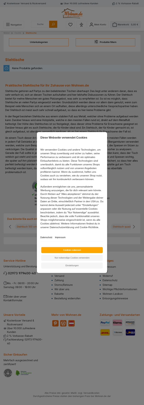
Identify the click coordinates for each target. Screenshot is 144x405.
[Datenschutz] (40, 231)
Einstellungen (72, 265)
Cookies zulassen (72, 250)
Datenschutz (46, 237)
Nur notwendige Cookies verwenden (72, 258)
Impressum (60, 237)
